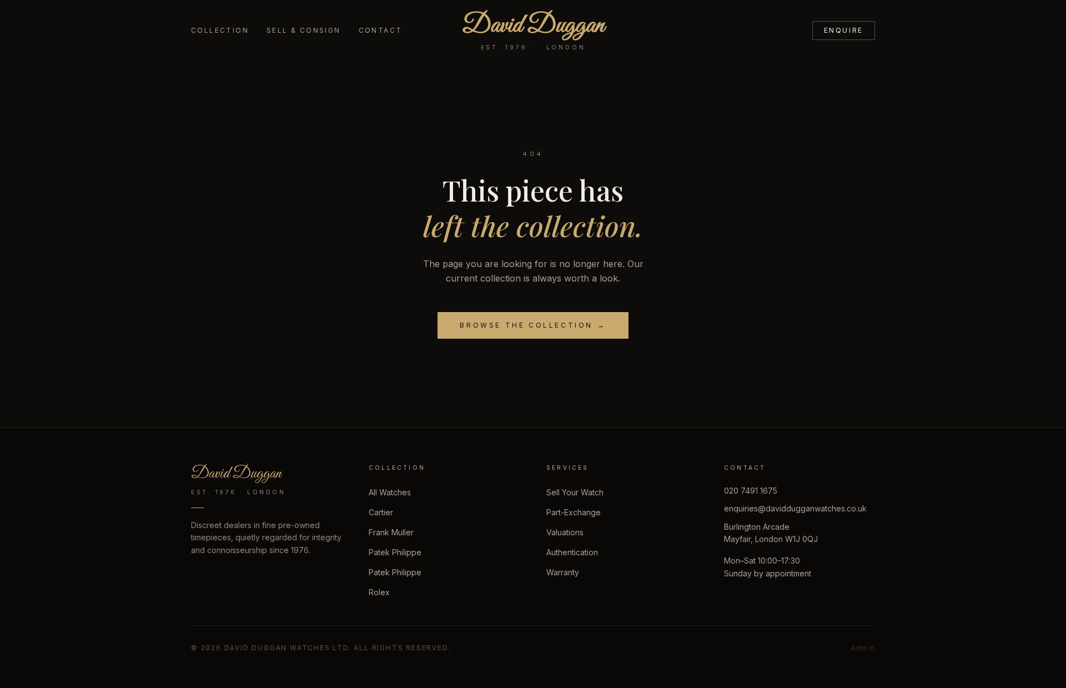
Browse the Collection (533, 325)
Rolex (379, 592)
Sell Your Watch (575, 492)
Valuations (565, 532)
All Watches (390, 492)
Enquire (843, 30)
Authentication (572, 552)
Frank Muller (391, 532)
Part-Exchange (573, 512)
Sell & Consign (303, 30)
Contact (381, 30)
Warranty (562, 572)
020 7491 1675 (750, 490)
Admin (863, 648)
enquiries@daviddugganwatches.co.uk (795, 508)
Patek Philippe (395, 552)
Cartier (381, 512)
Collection (220, 30)
